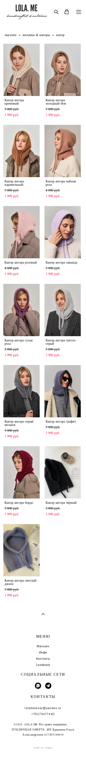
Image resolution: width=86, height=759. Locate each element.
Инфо (43, 652)
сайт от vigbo (43, 748)
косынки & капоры (36, 34)
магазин (10, 34)
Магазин (43, 646)
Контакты (43, 658)
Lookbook (43, 665)
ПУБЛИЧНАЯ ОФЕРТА (28, 729)
